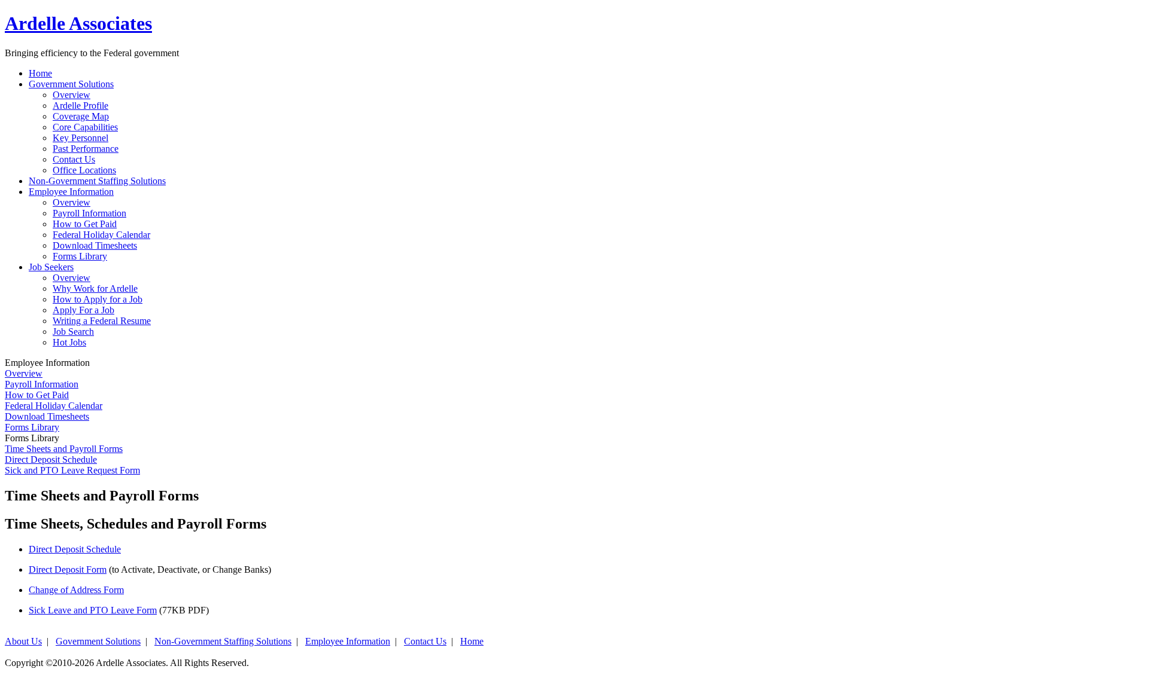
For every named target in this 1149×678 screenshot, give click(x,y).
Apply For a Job (83, 310)
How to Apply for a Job (97, 299)
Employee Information (347, 641)
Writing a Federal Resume (102, 321)
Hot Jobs (69, 342)
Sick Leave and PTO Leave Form (93, 610)
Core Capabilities (85, 127)
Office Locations (84, 170)
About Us (23, 641)
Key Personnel (80, 138)
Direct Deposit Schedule (51, 459)
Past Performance (85, 148)
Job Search (73, 331)
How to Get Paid (85, 224)
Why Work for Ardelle (95, 288)
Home (472, 641)
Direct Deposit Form (68, 569)
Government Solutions (98, 641)
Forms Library (80, 256)
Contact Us (74, 159)
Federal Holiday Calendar (101, 235)
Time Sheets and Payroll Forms (64, 449)
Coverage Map (81, 116)
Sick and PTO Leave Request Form (72, 470)
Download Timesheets (95, 245)
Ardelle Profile (80, 105)
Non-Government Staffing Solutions (222, 641)
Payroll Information (89, 213)
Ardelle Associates (78, 23)
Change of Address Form (76, 590)
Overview (71, 95)
